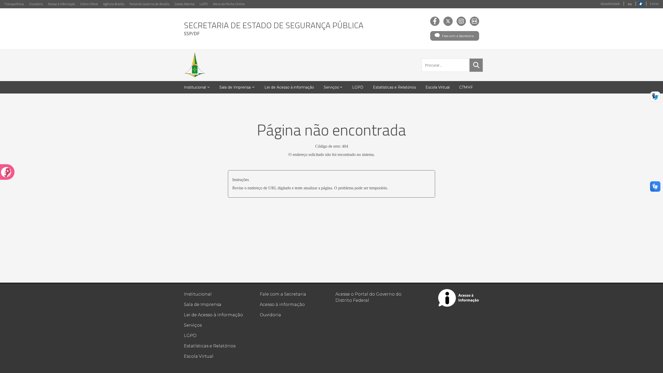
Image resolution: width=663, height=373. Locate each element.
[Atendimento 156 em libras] (655, 97)
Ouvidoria (36, 4)
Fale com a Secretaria (458, 36)
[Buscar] (476, 65)
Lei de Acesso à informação (213, 314)
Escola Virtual (198, 356)
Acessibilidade (610, 4)
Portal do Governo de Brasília (149, 4)
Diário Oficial (89, 4)
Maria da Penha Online (229, 4)
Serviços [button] (331, 87)
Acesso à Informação (61, 4)
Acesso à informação (282, 304)
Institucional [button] (195, 87)
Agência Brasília (113, 4)
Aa (630, 4)
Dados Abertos (184, 4)
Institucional (198, 294)
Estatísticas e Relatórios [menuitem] (394, 87)
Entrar (654, 4)
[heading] (273, 28)
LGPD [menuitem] (357, 87)
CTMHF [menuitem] (466, 87)
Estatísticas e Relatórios (209, 345)
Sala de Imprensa (202, 304)
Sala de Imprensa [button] (235, 87)
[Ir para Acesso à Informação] (458, 298)
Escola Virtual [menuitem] (438, 87)
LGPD (204, 4)
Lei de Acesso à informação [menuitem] (289, 87)
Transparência (14, 4)
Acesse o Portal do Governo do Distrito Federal (368, 297)
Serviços (193, 325)
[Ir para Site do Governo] (195, 65)
